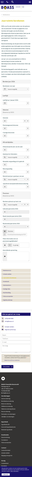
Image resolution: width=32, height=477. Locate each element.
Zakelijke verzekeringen (7, 416)
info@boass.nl (9, 321)
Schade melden (9, 327)
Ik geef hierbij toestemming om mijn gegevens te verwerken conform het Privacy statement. (17, 356)
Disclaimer (4, 466)
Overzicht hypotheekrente (8, 427)
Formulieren (4, 440)
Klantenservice (6, 14)
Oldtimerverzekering (7, 406)
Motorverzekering (6, 404)
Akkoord (5, 474)
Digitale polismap (10, 329)
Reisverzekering (5, 411)
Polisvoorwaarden (6, 442)
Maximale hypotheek (6, 429)
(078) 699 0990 (9, 318)
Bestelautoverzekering (7, 401)
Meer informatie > (15, 471)
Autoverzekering (5, 398)
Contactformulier (5, 450)
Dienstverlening (5, 437)
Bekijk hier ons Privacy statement (12, 360)
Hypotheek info (5, 424)
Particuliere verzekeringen (8, 414)
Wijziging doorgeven (6, 455)
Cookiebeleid (4, 463)
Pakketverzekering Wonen (8, 409)
